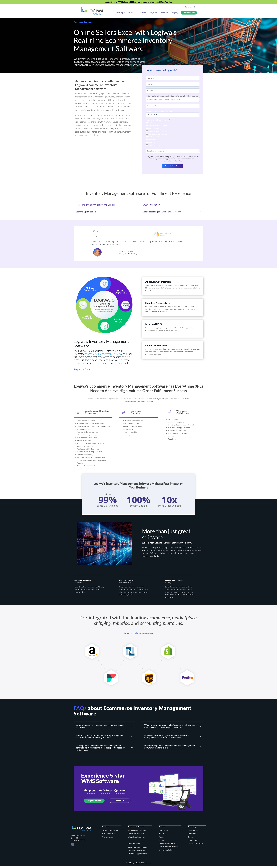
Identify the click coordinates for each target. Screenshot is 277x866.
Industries (142, 13)
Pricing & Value (107, 837)
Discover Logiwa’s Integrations (138, 633)
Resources (188, 7)
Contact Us (119, 801)
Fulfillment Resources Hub (169, 847)
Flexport (162, 837)
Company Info (193, 830)
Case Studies (163, 830)
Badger (161, 834)
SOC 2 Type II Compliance (137, 847)
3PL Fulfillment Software (137, 830)
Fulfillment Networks (136, 834)
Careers (191, 837)
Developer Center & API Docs (138, 850)
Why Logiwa (120, 13)
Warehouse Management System (103, 353)
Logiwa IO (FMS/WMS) (110, 830)
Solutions (131, 13)
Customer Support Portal (137, 854)
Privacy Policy (164, 157)
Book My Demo (189, 13)
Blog (195, 7)
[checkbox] (173, 134)
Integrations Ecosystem (136, 837)
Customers (163, 13)
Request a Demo (94, 801)
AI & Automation (108, 834)
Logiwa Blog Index (165, 850)
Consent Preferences (195, 843)
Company (174, 13)
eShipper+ (162, 840)
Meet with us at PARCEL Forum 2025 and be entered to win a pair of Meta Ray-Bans (138, 2)
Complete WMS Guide (167, 843)
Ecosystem (152, 13)
